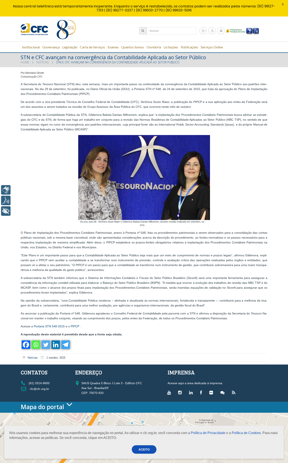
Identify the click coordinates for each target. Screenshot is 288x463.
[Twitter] (45, 344)
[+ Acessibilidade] (6, 211)
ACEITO (144, 449)
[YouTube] (170, 392)
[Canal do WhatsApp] (223, 392)
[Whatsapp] (35, 344)
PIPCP (75, 326)
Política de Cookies (246, 433)
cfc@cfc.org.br (39, 389)
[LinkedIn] (191, 392)
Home (25, 62)
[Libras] (6, 190)
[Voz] (6, 200)
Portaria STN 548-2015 (49, 326)
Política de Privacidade (208, 433)
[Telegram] (65, 344)
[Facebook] (25, 344)
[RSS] (234, 392)
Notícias (42, 62)
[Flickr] (212, 392)
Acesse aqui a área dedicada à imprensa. (195, 383)
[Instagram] (181, 392)
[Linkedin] (55, 344)
